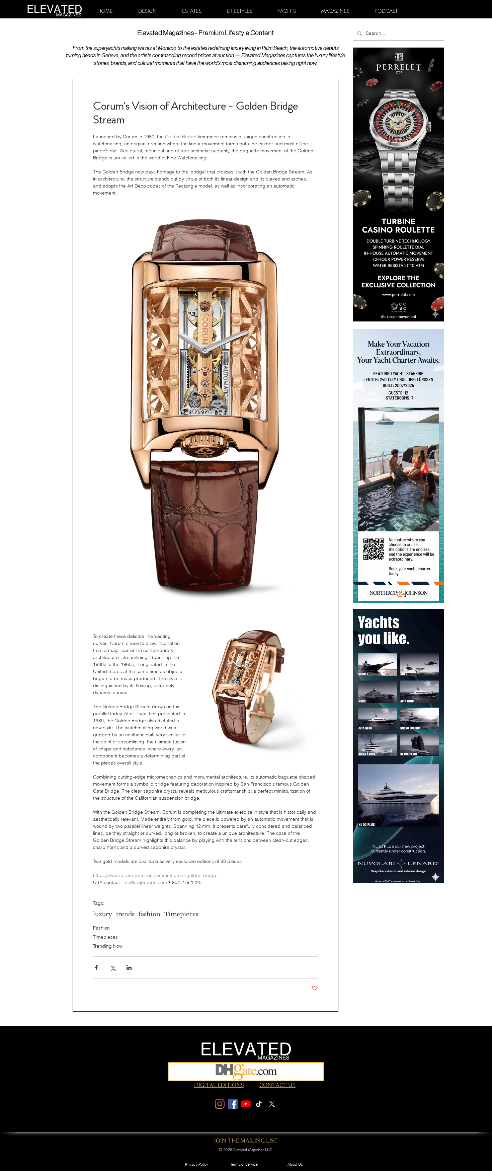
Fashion (101, 928)
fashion (149, 914)
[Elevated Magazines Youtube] (246, 1104)
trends (125, 914)
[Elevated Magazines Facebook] (233, 1104)
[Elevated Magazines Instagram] (220, 1104)
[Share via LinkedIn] (129, 967)
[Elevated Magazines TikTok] (259, 1104)
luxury (102, 914)
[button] (147, 11)
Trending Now (107, 946)
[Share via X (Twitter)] (112, 967)
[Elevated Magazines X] (272, 1104)
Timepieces (181, 914)
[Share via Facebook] (96, 967)
